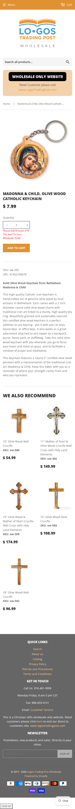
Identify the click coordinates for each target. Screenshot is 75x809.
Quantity (8, 217)
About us (37, 654)
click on (6, 806)
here (39, 721)
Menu (11, 5)
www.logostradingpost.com (47, 726)
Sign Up (65, 754)
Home (6, 103)
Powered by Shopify (36, 776)
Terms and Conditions (37, 674)
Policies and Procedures (37, 669)
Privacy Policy (37, 664)
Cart (69, 5)
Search (37, 649)
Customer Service (42, 710)
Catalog (37, 659)
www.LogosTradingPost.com (38, 90)
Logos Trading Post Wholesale (44, 771)
